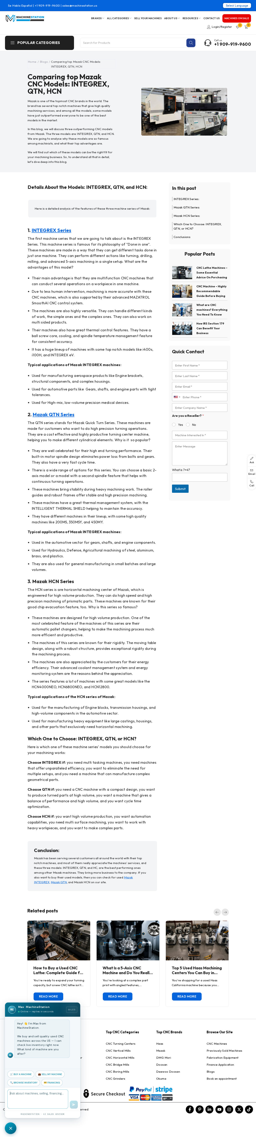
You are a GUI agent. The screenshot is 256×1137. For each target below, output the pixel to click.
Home (32, 62)
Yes (180, 425)
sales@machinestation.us (79, 5)
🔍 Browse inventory (23, 1082)
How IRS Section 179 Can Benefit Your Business (210, 328)
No (194, 425)
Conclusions (182, 237)
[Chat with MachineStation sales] (10, 1128)
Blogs (44, 62)
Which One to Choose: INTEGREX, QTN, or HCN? (198, 226)
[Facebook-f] (190, 1109)
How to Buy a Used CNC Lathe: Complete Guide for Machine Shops (58, 972)
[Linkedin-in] (209, 1109)
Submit (180, 489)
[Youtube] (219, 1109)
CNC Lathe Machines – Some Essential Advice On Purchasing (211, 272)
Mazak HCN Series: (187, 216)
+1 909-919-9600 (48, 5)
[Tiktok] (249, 1109)
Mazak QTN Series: (187, 207)
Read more (48, 996)
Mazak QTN (59, 882)
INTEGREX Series (51, 230)
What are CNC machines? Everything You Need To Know (211, 309)
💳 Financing (52, 1082)
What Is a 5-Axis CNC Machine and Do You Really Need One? (127, 972)
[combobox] (177, 397)
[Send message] (74, 1105)
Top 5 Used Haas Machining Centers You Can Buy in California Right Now (197, 972)
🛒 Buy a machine (21, 1074)
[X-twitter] (239, 1109)
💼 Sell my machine (50, 1074)
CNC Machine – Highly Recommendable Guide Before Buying (211, 291)
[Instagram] (229, 1109)
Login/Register (222, 27)
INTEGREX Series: (186, 199)
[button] (217, 912)
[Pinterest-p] (200, 1109)
